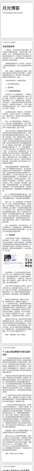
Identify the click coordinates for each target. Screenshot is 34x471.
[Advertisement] (17, 26)
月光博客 (11, 8)
